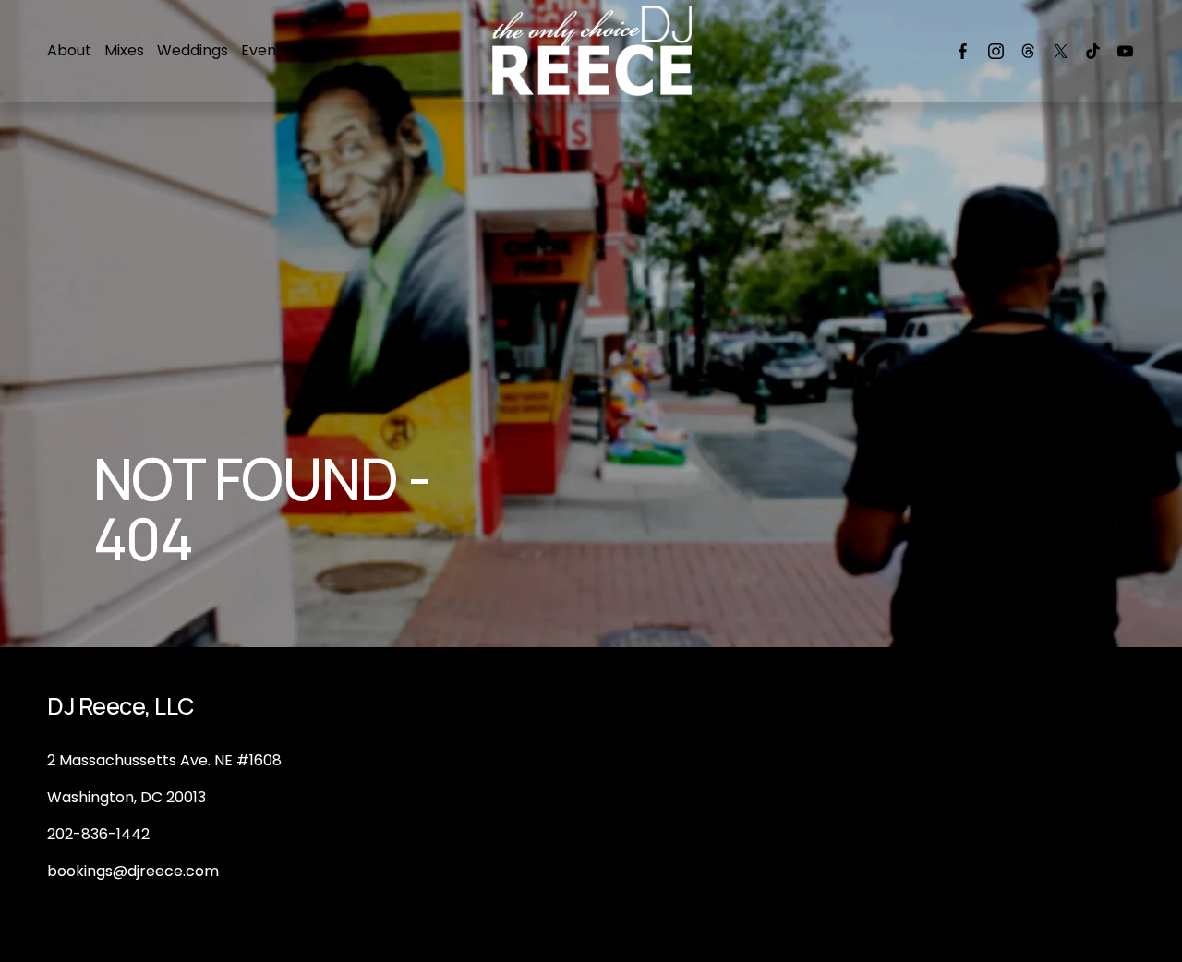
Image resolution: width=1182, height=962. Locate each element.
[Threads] (1028, 51)
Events (265, 50)
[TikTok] (1093, 51)
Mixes (124, 50)
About (69, 50)
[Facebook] (962, 51)
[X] (1060, 51)
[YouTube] (1125, 51)
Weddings (192, 50)
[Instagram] (996, 51)
